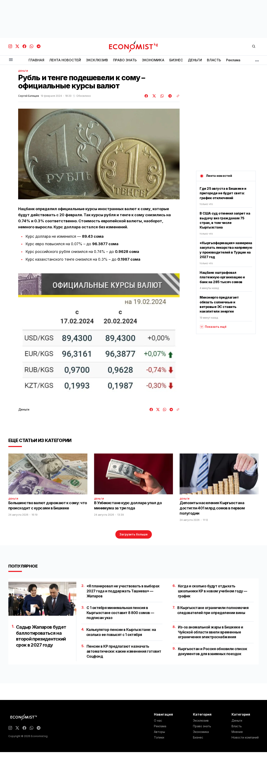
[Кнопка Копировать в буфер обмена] (176, 96)
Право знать (202, 726)
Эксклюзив (201, 720)
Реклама (160, 726)
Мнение (237, 732)
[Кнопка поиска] (254, 46)
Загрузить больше (134, 534)
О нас (158, 720)
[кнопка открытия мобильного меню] (10, 60)
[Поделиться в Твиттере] (153, 96)
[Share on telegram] (169, 96)
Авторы (159, 732)
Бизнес (198, 737)
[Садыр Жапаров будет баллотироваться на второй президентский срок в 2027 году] (42, 599)
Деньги (23, 71)
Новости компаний (245, 737)
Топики (159, 737)
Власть (237, 726)
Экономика (201, 732)
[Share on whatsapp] (161, 96)
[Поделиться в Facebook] (146, 96)
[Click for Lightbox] (99, 336)
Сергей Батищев (28, 95)
